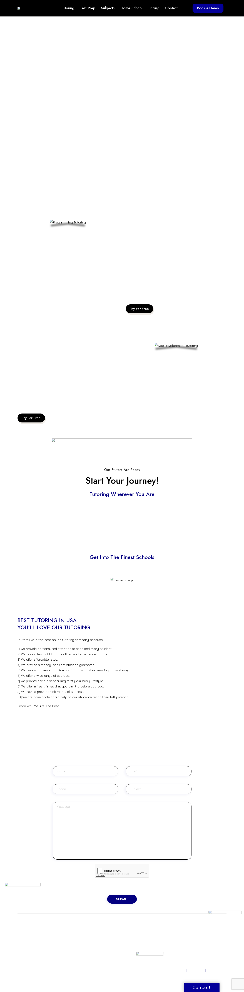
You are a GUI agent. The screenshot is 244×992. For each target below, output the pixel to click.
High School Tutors (137, 950)
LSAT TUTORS (62, 934)
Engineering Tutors (101, 942)
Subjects (108, 8)
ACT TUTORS (26, 934)
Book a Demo (208, 8)
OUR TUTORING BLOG (172, 940)
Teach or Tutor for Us (211, 929)
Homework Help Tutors (136, 944)
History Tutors (98, 951)
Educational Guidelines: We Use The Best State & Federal (60, 400)
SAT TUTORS (25, 929)
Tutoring (67, 8)
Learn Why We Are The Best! (38, 706)
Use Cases (168, 954)
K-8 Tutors (132, 934)
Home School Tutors (138, 938)
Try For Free (139, 308)
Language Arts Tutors (102, 959)
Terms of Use (196, 970)
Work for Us (205, 934)
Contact (171, 8)
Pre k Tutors (133, 929)
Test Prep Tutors (136, 959)
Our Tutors (168, 950)
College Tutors (135, 954)
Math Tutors (97, 929)
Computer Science (101, 938)
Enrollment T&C (216, 970)
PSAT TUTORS (26, 938)
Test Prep (87, 8)
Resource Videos (172, 929)
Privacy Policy (176, 970)
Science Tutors (99, 934)
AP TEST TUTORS (28, 942)
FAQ (164, 946)
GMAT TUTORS (63, 929)
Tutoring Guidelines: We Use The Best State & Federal (165, 291)
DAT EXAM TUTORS (66, 942)
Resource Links (171, 934)
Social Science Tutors (103, 955)
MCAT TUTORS (63, 938)
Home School (131, 8)
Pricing (154, 8)
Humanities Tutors (100, 947)
